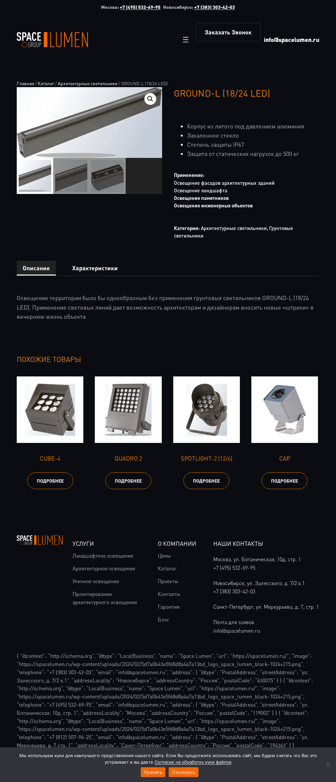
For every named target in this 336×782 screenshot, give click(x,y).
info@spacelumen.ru (291, 39)
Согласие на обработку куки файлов (193, 762)
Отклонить (183, 772)
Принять (153, 772)
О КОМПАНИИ (177, 543)
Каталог (46, 83)
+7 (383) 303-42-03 (214, 7)
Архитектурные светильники (87, 83)
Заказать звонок (228, 32)
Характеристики (95, 268)
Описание (36, 268)
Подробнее (50, 481)
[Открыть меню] (186, 40)
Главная (25, 83)
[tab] (36, 268)
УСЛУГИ (83, 543)
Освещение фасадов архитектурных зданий (224, 183)
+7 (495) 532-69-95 (140, 7)
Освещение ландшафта (200, 190)
